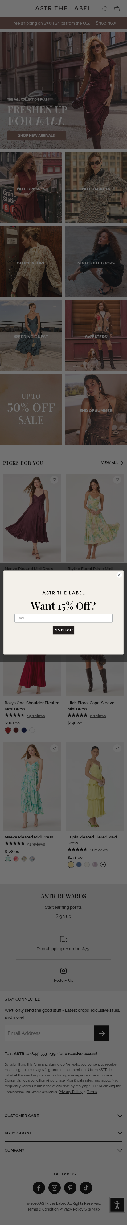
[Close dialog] (119, 575)
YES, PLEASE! (63, 630)
